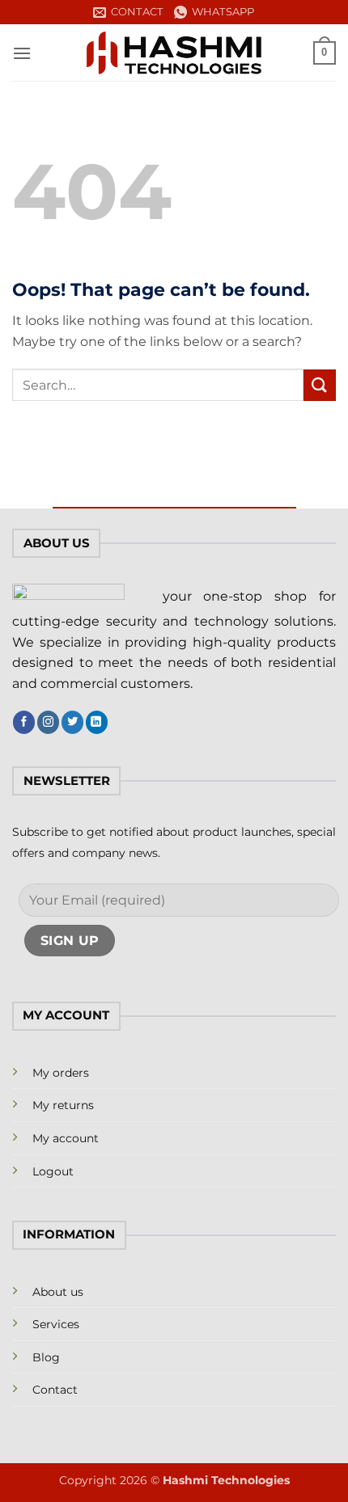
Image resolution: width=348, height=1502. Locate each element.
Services (55, 1324)
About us (57, 1292)
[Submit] (319, 385)
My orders (60, 1072)
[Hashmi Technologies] (174, 53)
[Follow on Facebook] (24, 722)
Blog (46, 1357)
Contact (55, 1389)
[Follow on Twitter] (72, 722)
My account (65, 1138)
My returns (63, 1105)
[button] (22, 53)
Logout (53, 1171)
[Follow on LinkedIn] (97, 722)
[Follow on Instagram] (48, 722)
